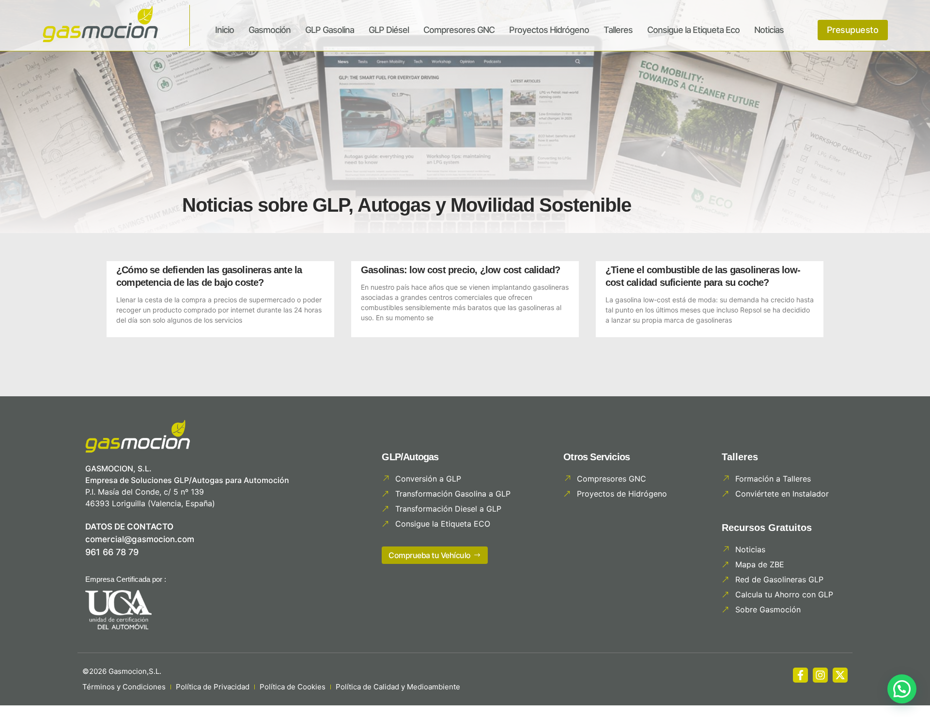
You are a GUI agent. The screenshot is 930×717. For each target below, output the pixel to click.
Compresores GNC (459, 30)
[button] (901, 688)
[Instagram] (820, 675)
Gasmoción (269, 30)
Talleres (618, 30)
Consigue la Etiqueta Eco (693, 30)
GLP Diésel (389, 30)
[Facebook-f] (800, 675)
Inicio (224, 30)
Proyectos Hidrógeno (549, 30)
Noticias (769, 30)
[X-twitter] (840, 675)
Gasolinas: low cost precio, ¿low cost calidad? (460, 270)
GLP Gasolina (329, 30)
